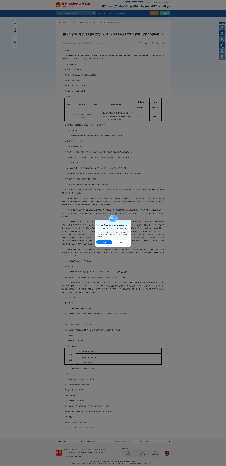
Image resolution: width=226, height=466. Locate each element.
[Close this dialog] (132, 218)
